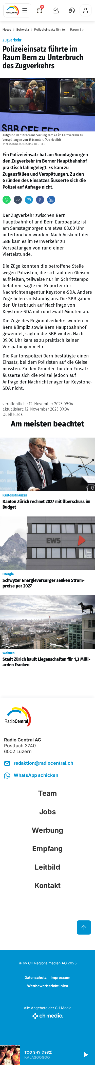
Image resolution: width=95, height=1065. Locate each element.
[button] (71, 10)
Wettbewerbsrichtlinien (47, 986)
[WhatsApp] (7, 200)
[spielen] (85, 1055)
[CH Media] (47, 1015)
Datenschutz (36, 977)
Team (47, 793)
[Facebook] (40, 200)
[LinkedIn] (51, 200)
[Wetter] (55, 10)
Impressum (60, 977)
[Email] (29, 200)
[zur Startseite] (12, 10)
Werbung (47, 830)
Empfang (47, 848)
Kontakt (47, 885)
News (7, 29)
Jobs (47, 811)
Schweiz (22, 29)
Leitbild (47, 867)
